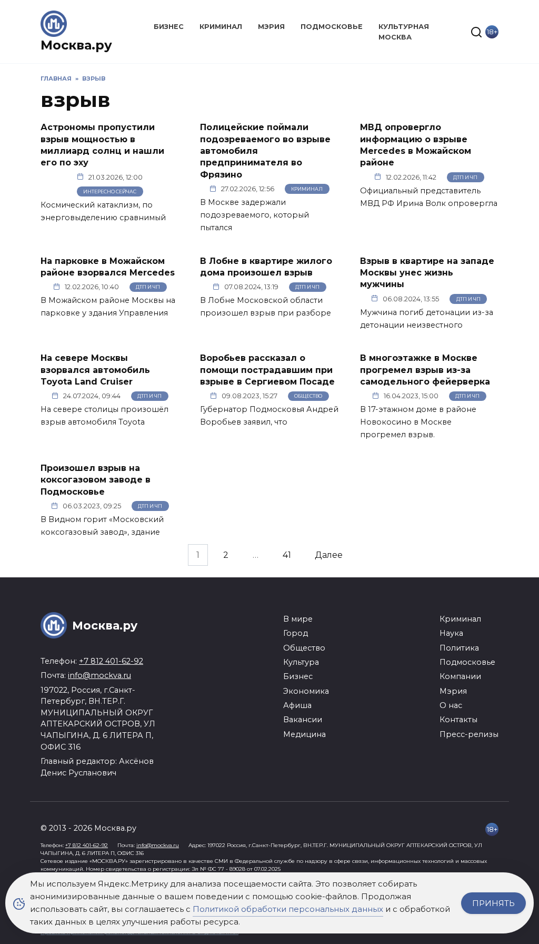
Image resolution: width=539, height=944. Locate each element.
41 (287, 555)
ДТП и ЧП (465, 177)
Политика (459, 648)
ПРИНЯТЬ (493, 903)
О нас (451, 705)
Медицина (304, 734)
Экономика (306, 691)
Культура (301, 662)
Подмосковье (332, 27)
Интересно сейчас (109, 191)
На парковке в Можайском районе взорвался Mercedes (108, 266)
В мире (298, 619)
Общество (308, 396)
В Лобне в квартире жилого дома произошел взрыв (266, 266)
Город (295, 633)
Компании (460, 676)
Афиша (297, 705)
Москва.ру (76, 45)
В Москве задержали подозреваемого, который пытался (254, 215)
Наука (451, 633)
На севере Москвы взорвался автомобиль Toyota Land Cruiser (95, 370)
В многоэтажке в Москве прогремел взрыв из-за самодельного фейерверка (425, 370)
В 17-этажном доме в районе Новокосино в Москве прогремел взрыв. (418, 422)
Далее (329, 555)
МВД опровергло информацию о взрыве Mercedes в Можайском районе (415, 145)
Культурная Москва (403, 32)
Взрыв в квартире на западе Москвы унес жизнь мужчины (427, 272)
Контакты (458, 719)
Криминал (220, 27)
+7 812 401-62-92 (111, 661)
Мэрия (271, 27)
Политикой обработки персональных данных (288, 909)
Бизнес (169, 27)
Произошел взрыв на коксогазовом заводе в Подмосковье (96, 479)
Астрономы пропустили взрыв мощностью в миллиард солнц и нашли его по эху (102, 145)
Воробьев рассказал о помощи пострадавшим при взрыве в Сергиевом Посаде (267, 370)
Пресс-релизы (469, 734)
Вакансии (302, 719)
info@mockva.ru (99, 675)
